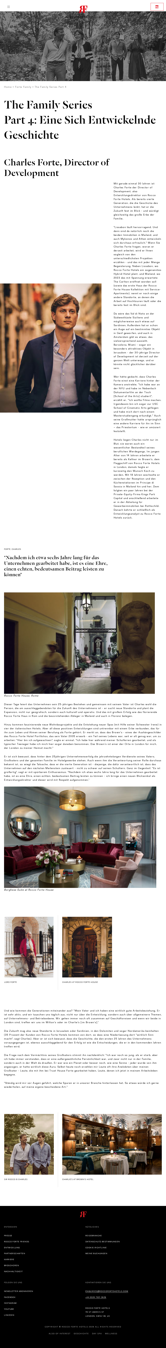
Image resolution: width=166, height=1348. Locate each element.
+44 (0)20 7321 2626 (95, 1297)
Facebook (10, 1297)
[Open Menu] (8, 7)
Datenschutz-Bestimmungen (102, 1241)
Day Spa (97, 1333)
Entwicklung (12, 1247)
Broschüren (11, 1265)
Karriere (9, 1259)
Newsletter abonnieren (18, 1291)
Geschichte (81, 1333)
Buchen (157, 7)
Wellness (111, 1333)
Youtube (9, 1309)
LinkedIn (9, 1315)
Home (8, 86)
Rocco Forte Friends (16, 1241)
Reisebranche (93, 1235)
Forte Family (23, 86)
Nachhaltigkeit (13, 1271)
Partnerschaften (14, 1253)
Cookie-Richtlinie (96, 1247)
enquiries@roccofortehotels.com (106, 1291)
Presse (8, 1235)
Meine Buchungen (96, 1253)
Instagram (10, 1303)
